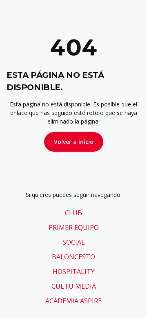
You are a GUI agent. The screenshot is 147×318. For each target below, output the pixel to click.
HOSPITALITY (74, 271)
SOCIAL (73, 242)
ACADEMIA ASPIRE (73, 301)
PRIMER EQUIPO (74, 227)
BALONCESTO (73, 257)
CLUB (73, 213)
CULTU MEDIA (73, 286)
